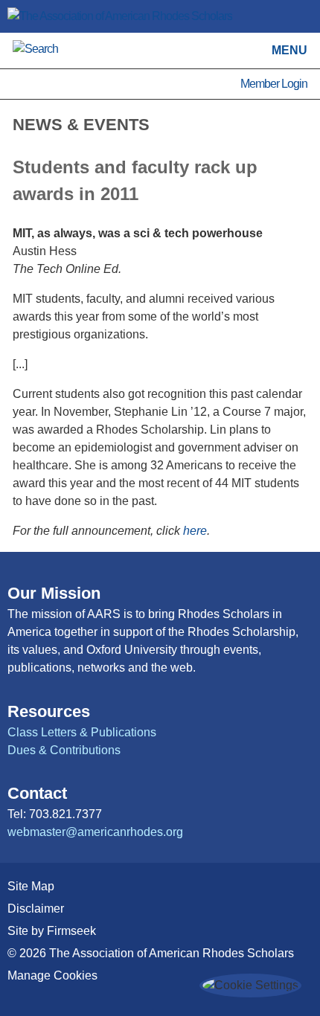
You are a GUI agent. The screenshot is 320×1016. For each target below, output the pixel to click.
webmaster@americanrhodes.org (95, 832)
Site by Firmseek (51, 931)
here (195, 530)
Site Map (30, 886)
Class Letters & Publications (81, 732)
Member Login (273, 83)
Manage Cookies (52, 975)
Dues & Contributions (64, 750)
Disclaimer (35, 908)
